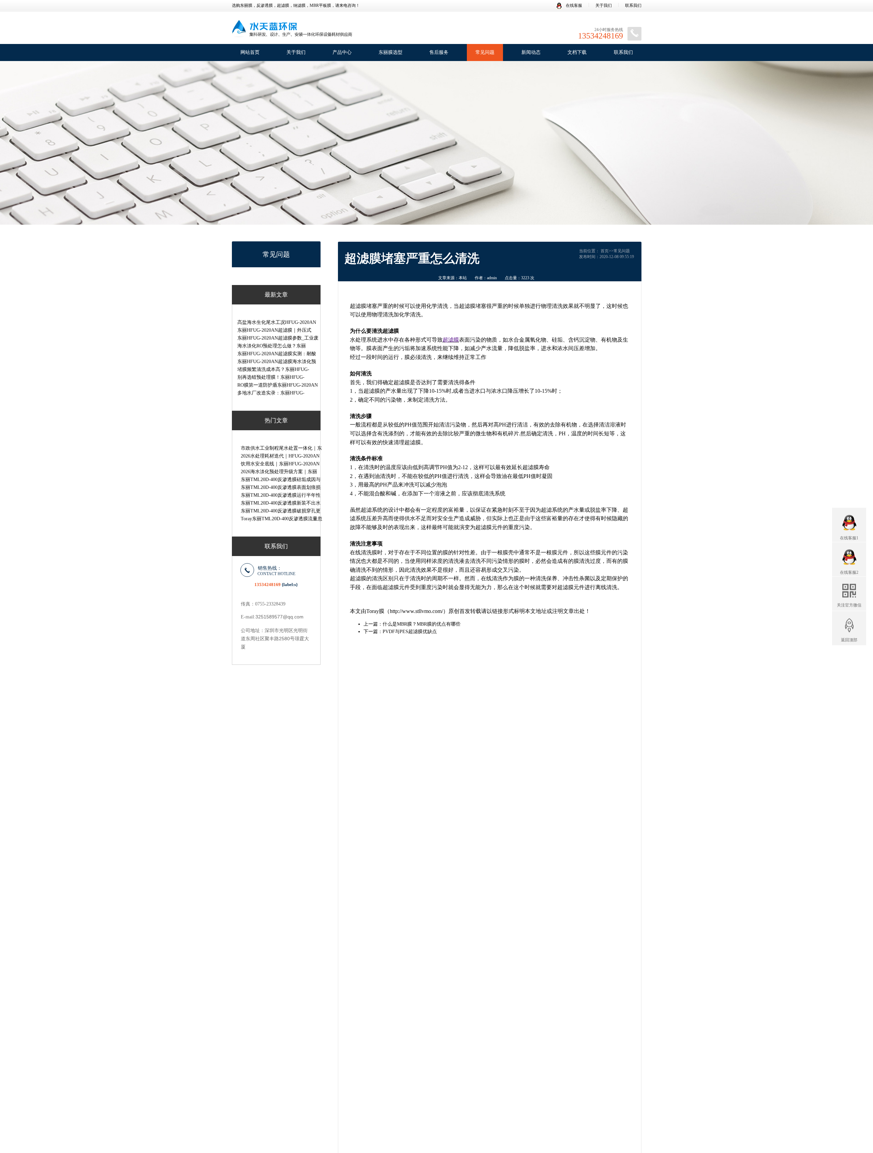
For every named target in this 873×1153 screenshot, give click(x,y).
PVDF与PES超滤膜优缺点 (410, 631)
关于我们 (603, 5)
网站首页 (250, 52)
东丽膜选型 (390, 52)
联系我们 (633, 5)
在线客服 (573, 5)
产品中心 (342, 52)
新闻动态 (531, 52)
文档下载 (577, 52)
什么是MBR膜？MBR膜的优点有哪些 (421, 624)
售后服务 (438, 52)
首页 (605, 251)
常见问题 (484, 52)
